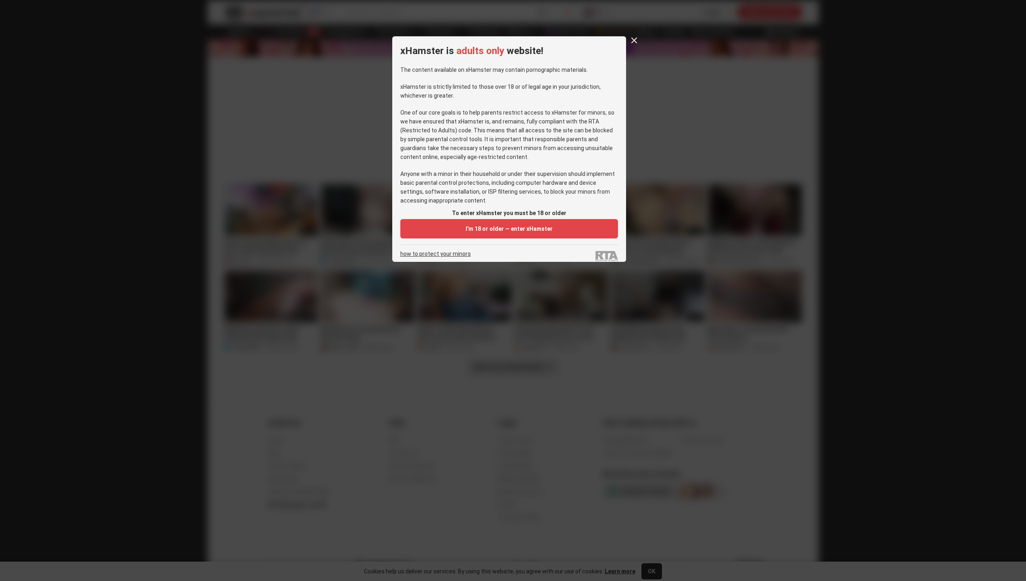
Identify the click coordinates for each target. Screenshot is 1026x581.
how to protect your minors (435, 254)
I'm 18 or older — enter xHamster (509, 229)
